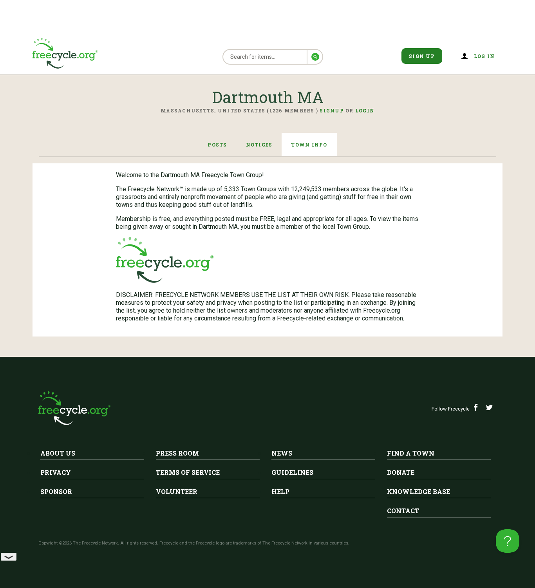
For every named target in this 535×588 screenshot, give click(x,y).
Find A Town (410, 453)
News (281, 453)
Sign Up (422, 56)
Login (364, 110)
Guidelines (292, 472)
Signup (332, 110)
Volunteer (176, 491)
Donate (400, 472)
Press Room (177, 453)
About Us (57, 453)
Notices (259, 144)
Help (280, 491)
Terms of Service (188, 472)
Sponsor (56, 491)
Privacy (55, 472)
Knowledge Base (418, 491)
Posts (217, 144)
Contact (403, 511)
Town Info (309, 144)
